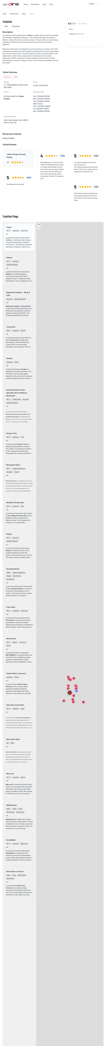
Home (4, 14)
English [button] (91, 4)
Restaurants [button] (35, 4)
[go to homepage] (10, 6)
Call (6, 26)
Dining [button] (25, 4)
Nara (24, 14)
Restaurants (14, 14)
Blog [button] (44, 4)
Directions (15, 26)
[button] (76, 690)
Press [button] (51, 4)
